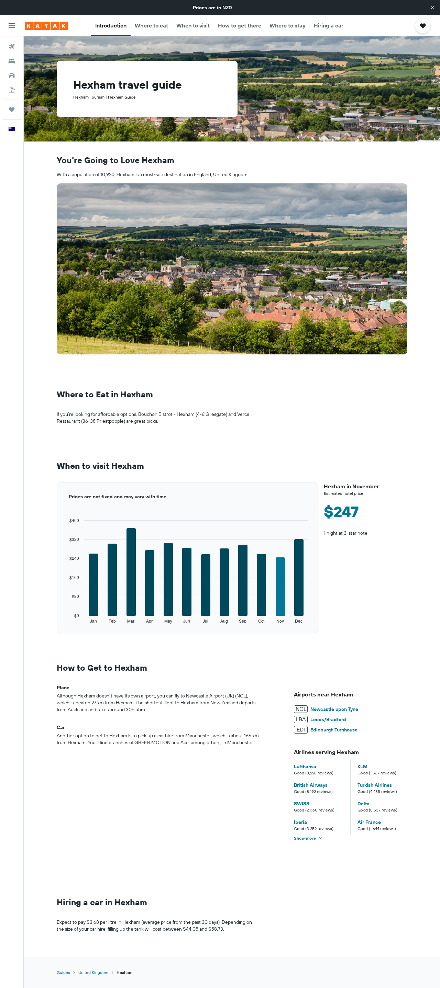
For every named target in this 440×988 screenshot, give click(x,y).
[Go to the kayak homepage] (46, 26)
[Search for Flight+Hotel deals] (12, 90)
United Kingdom (93, 972)
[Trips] (12, 109)
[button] (432, 7)
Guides (63, 972)
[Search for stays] (12, 61)
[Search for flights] (12, 47)
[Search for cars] (12, 75)
